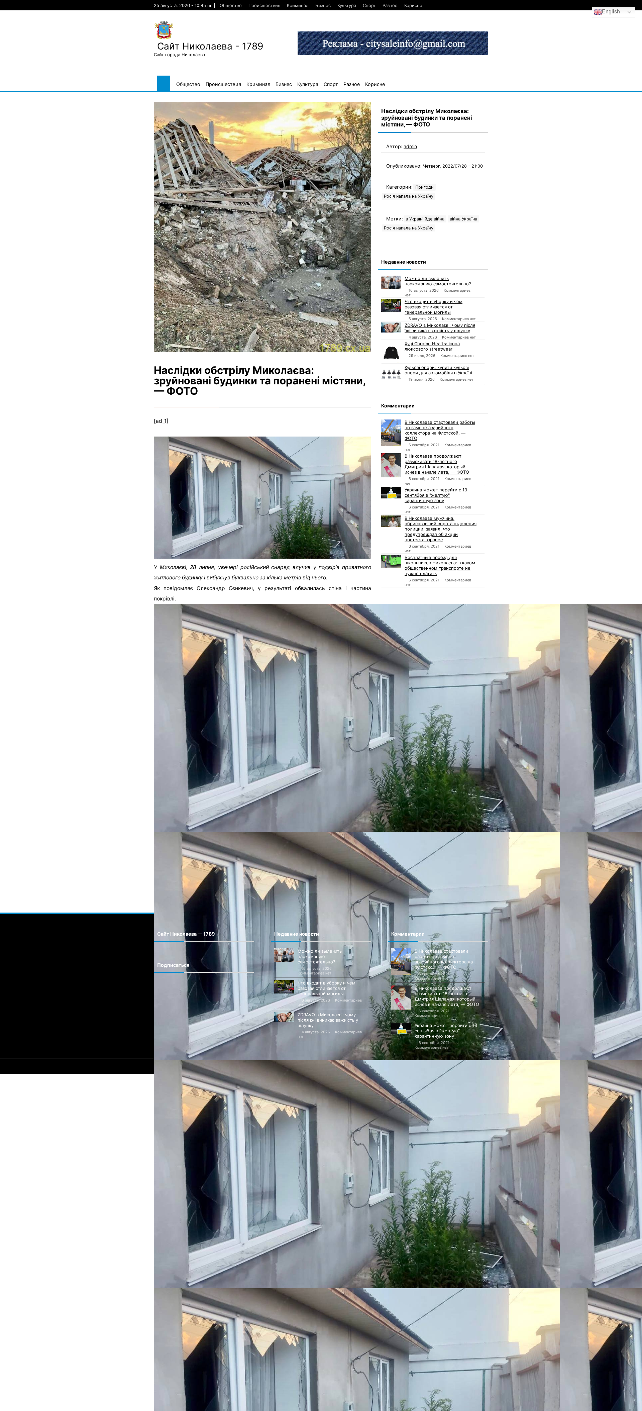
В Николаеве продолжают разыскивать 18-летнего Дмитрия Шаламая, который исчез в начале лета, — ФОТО (437, 464)
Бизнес (323, 5)
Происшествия (264, 5)
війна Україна (463, 218)
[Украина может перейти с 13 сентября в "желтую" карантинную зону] (391, 492)
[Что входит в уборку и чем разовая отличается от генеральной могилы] (391, 305)
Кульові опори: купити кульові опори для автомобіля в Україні (438, 370)
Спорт (369, 5)
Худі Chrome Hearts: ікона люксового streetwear (432, 346)
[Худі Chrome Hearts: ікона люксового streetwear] (391, 352)
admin (410, 146)
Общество (231, 5)
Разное (390, 5)
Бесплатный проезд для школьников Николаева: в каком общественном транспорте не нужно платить (440, 565)
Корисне (413, 5)
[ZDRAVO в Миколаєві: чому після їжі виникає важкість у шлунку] (391, 327)
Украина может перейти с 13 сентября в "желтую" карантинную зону (436, 495)
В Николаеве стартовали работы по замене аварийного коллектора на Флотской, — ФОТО (440, 430)
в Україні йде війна (425, 218)
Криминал (298, 5)
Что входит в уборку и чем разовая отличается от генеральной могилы (433, 307)
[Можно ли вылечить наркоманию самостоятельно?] (391, 282)
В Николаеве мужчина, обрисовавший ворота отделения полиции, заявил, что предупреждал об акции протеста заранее (440, 528)
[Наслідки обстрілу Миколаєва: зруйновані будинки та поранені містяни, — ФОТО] (262, 227)
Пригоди (424, 187)
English (611, 11)
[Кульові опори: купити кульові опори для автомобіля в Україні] (391, 375)
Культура (346, 5)
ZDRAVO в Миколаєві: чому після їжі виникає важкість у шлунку (440, 327)
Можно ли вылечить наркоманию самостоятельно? (438, 281)
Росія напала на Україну (408, 196)
